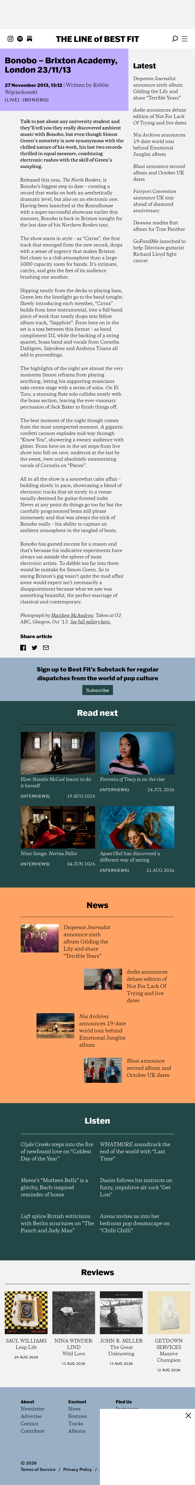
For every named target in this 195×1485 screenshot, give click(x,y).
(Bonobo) (36, 100)
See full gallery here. (90, 622)
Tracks (75, 1424)
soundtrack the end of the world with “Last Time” (135, 1152)
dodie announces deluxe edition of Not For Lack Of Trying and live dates (159, 116)
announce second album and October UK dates (159, 173)
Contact (29, 1424)
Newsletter (32, 1409)
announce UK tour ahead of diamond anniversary (154, 201)
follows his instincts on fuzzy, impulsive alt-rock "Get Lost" (136, 1188)
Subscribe (97, 690)
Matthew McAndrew (72, 615)
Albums (76, 1431)
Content (77, 1402)
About (27, 1402)
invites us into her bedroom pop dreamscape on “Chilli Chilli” (135, 1223)
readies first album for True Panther (159, 226)
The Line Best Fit (97, 39)
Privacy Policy (77, 1469)
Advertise (31, 1416)
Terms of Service (38, 1469)
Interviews (35, 796)
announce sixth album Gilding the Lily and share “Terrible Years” (158, 88)
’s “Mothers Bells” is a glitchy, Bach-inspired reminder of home (54, 1188)
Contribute (32, 1431)
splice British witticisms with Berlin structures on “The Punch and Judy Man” (57, 1223)
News (74, 1409)
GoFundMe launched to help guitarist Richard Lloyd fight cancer (159, 251)
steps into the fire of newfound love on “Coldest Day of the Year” (57, 1152)
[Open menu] (184, 38)
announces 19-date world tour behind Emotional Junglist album (159, 145)
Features (77, 1416)
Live (12, 100)
